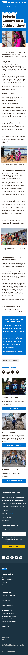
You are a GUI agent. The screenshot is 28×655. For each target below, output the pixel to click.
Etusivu (4, 6)
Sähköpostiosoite (8, 530)
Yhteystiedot (4, 582)
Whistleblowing (5, 626)
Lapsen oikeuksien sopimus (8, 613)
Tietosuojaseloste (5, 637)
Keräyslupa (4, 641)
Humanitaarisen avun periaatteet (9, 616)
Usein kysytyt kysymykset (7, 579)
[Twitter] (12, 372)
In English (4, 587)
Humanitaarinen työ (14, 360)
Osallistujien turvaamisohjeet (8, 618)
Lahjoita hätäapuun (14, 445)
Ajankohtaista (10, 6)
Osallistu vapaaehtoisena (7, 603)
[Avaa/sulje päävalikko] (25, 2)
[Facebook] (3, 372)
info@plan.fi (10, 513)
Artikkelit (5, 360)
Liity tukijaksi (14, 408)
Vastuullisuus (5, 624)
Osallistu (11, 2)
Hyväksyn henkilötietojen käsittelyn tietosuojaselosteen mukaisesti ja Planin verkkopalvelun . (13, 539)
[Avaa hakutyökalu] (24, 2)
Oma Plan (4, 634)
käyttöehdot (14, 541)
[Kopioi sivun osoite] (17, 372)
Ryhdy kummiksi (5, 597)
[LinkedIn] (8, 372)
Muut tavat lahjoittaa (6, 600)
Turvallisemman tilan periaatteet (9, 621)
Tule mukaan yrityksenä (7, 605)
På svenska (4, 584)
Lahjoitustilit (4, 639)
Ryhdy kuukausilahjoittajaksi (8, 595)
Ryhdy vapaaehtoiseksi (14, 481)
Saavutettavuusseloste (7, 629)
